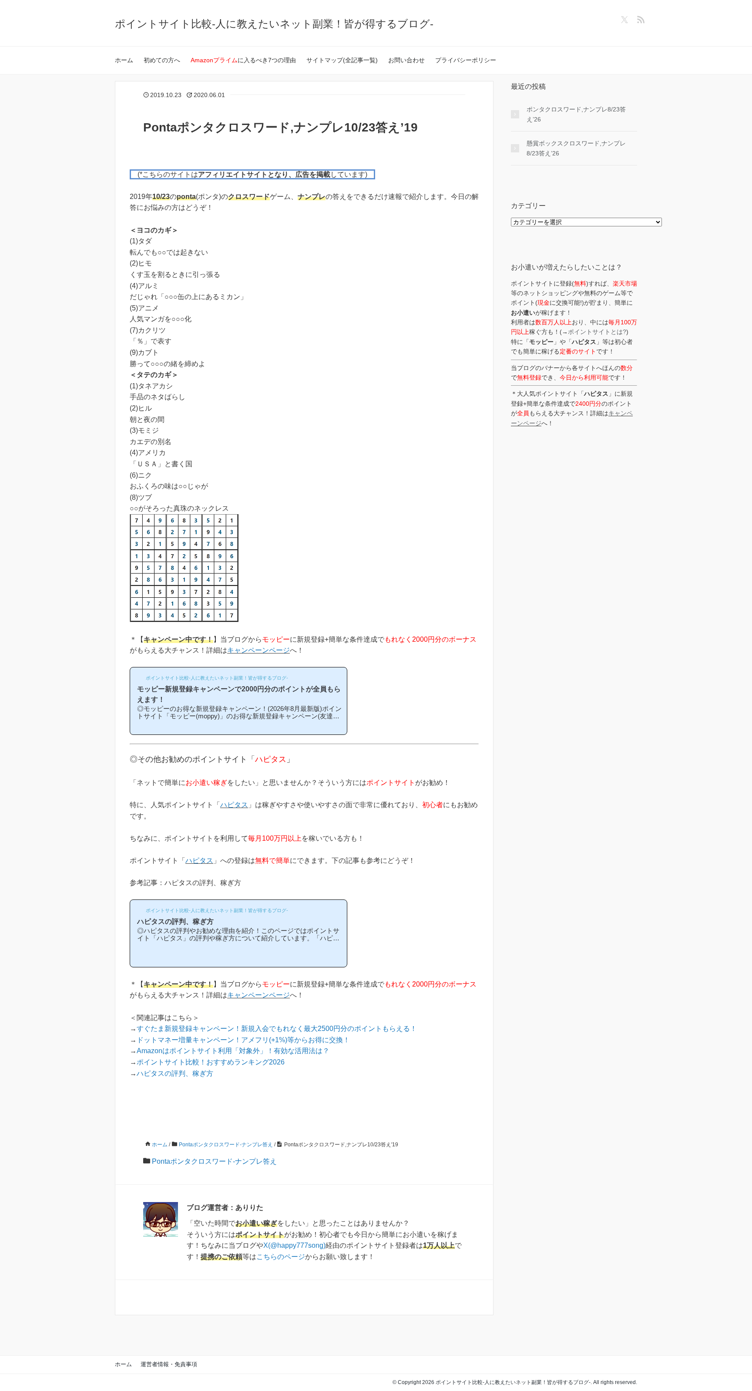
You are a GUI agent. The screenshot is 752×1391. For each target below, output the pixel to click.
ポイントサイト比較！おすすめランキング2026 (211, 1062)
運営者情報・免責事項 (169, 1364)
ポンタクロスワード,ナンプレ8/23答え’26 (576, 114)
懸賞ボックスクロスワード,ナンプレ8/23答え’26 (576, 148)
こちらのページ (280, 1256)
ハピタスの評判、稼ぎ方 (175, 1073)
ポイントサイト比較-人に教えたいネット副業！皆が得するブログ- (274, 24)
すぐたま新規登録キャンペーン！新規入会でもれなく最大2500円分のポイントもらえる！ (277, 1028)
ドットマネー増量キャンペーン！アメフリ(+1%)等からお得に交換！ (243, 1040)
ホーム (124, 60)
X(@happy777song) (294, 1245)
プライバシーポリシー (465, 60)
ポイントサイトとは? (597, 331)
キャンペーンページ (258, 650)
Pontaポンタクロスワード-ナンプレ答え (214, 1161)
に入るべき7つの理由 (243, 60)
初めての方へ (162, 60)
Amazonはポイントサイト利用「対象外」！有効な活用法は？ (233, 1050)
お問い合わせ (406, 60)
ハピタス (234, 804)
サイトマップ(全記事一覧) (342, 60)
